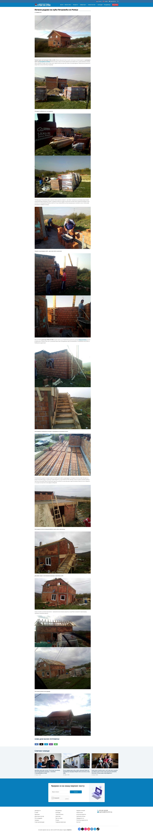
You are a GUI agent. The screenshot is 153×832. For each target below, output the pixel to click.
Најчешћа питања (80, 816)
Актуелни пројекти (81, 814)
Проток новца (59, 818)
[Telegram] (46, 744)
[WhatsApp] (56, 744)
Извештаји (83, 4)
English (106, 1)
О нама (36, 812)
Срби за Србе (67, 4)
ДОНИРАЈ (116, 4)
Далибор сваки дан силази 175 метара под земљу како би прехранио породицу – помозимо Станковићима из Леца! (47, 772)
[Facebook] (37, 744)
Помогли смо (91, 4)
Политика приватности (82, 820)
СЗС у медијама (38, 818)
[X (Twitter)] (41, 744)
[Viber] (51, 744)
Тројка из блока (59, 814)
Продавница (107, 4)
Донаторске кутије (39, 816)
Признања (37, 814)
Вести (61, 4)
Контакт (78, 822)
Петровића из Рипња (45, 61)
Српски (99, 1)
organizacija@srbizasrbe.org (105, 812)
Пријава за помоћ (80, 810)
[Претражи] (117, 1)
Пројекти (75, 4)
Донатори (58, 816)
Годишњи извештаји (61, 822)
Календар (100, 4)
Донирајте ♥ (38, 810)
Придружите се (80, 818)
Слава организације (39, 822)
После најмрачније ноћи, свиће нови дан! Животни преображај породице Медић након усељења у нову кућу (76, 772)
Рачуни (57, 820)
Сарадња (37, 820)
